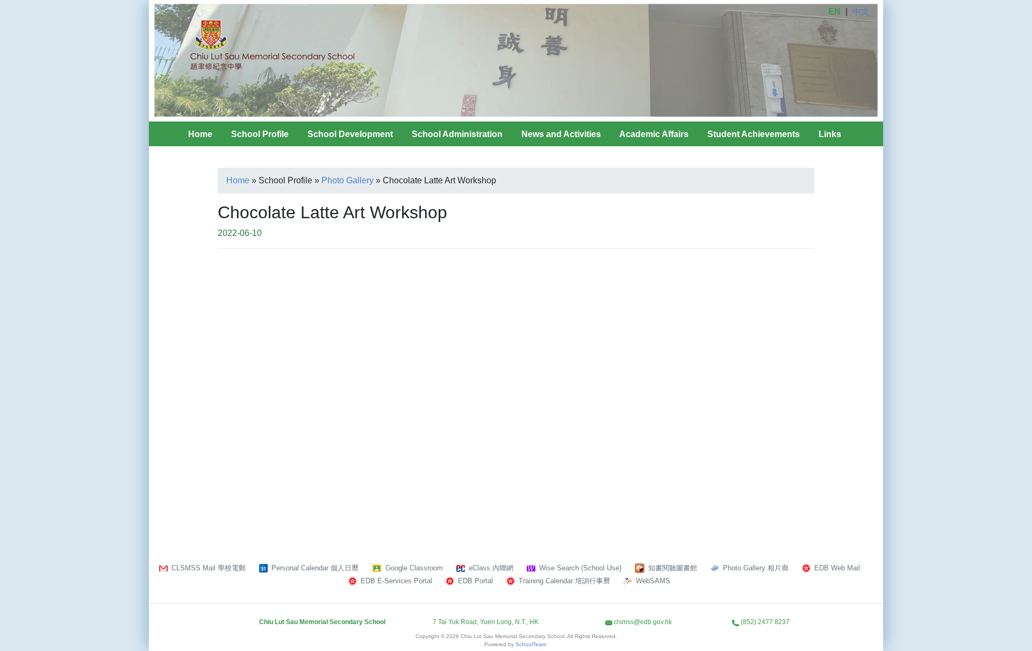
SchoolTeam (530, 644)
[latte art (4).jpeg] (290, 434)
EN (834, 11)
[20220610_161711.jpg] (441, 316)
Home (200, 134)
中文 (861, 11)
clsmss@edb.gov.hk (643, 622)
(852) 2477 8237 (765, 622)
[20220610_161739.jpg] (591, 316)
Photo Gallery (347, 180)
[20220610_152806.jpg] (290, 316)
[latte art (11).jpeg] (742, 316)
